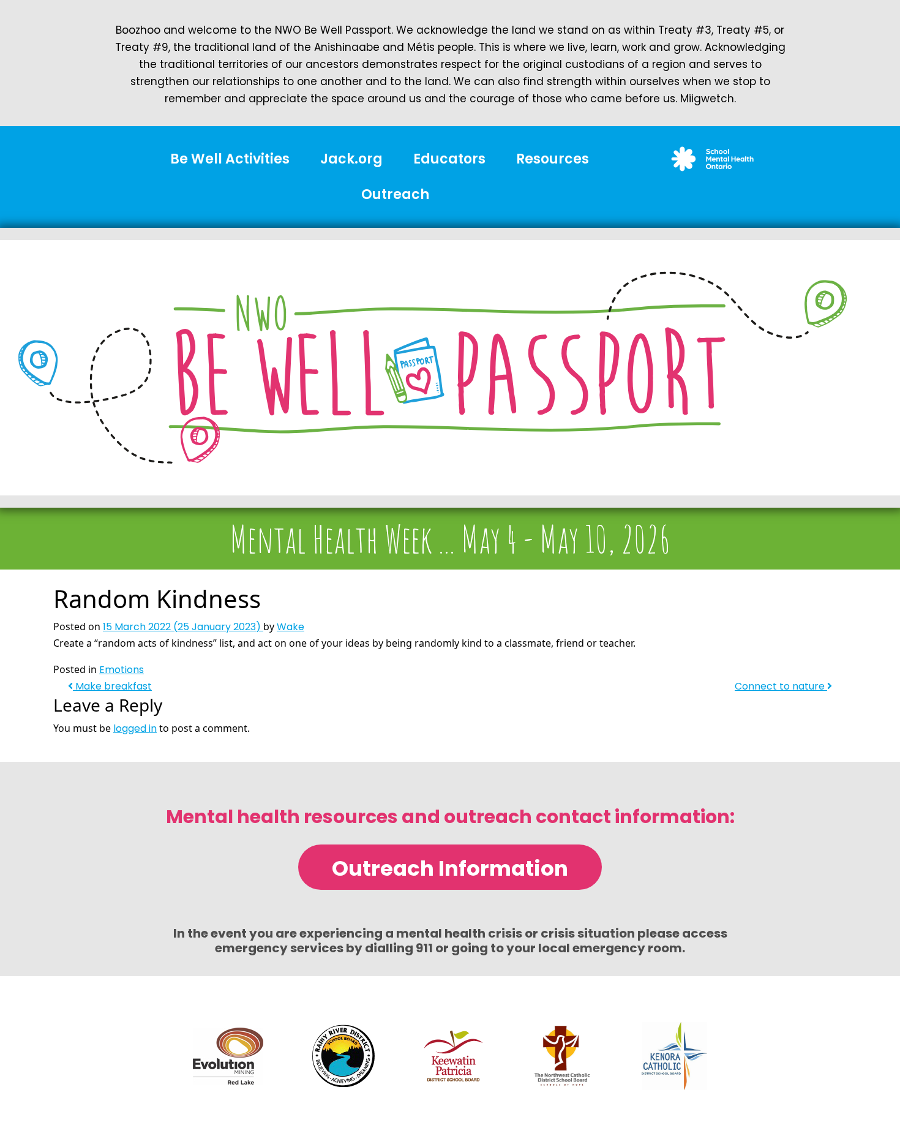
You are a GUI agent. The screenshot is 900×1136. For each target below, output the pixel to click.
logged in (135, 728)
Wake (290, 627)
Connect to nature (781, 686)
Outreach (395, 194)
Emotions (121, 670)
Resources (552, 158)
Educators (449, 158)
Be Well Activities (230, 158)
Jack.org (351, 158)
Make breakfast (112, 686)
